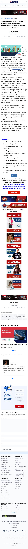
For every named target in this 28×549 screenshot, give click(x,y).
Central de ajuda (19, 458)
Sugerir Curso (18, 488)
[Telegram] (24, 531)
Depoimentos (18, 480)
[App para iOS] (8, 531)
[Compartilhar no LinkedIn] (21, 36)
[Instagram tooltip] (15, 531)
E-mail (2, 438)
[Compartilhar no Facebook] (17, 36)
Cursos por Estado (5, 494)
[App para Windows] (4, 531)
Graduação (3, 486)
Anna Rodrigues (14, 31)
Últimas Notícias (8, 18)
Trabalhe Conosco (5, 472)
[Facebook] (20, 531)
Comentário (4, 418)
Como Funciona (4, 460)
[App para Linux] (6, 531)
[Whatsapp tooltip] (17, 531)
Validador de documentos (6, 466)
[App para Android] (11, 531)
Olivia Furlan (3, 347)
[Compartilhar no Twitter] (19, 36)
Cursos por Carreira (5, 492)
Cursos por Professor (5, 496)
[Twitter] (22, 531)
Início (2, 18)
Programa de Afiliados (6, 470)
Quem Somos (4, 458)
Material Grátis (18, 482)
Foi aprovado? (19, 474)
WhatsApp (18, 462)
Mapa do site (14, 527)
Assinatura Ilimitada (5, 480)
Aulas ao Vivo (18, 484)
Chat (17, 460)
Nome (2, 434)
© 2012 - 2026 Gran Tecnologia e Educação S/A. (14, 521)
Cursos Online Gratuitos (6, 501)
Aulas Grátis (17, 486)
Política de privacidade (14, 523)
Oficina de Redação (5, 498)
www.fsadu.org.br (17, 69)
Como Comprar (4, 462)
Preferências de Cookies (6, 474)
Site (2, 443)
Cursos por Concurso (5, 490)
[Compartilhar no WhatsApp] (22, 36)
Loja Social (3, 464)
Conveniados (4, 468)
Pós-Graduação (4, 488)
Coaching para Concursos (6, 482)
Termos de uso (14, 525)
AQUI (23, 209)
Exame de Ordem (5, 484)
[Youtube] (13, 531)
